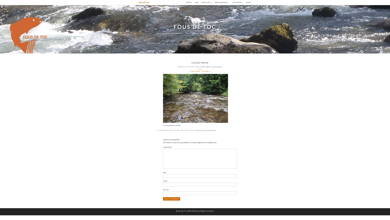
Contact (248, 2)
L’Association (236, 2)
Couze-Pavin (217, 67)
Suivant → (207, 71)
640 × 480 (205, 67)
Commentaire (167, 147)
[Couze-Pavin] (195, 99)
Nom (165, 172)
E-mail (165, 181)
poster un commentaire (206, 130)
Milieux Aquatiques (221, 2)
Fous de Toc (144, 2)
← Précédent (194, 71)
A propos (189, 2)
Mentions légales (199, 211)
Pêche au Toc (206, 2)
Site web (166, 190)
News (197, 2)
